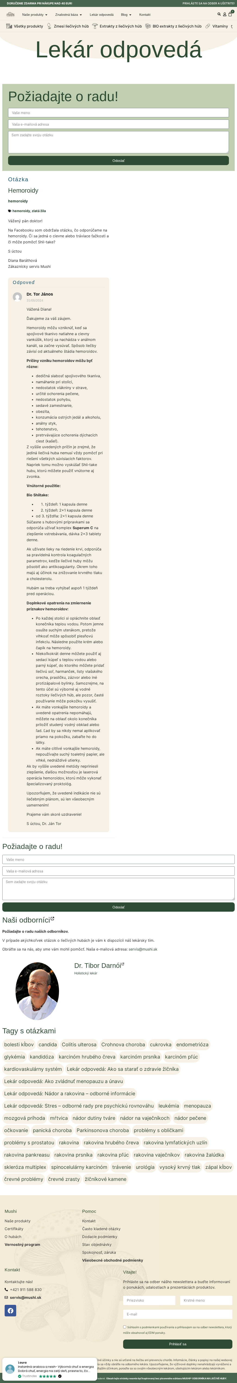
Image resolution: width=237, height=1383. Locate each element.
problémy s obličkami (158, 1130)
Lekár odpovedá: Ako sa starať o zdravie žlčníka (123, 1069)
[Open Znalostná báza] (80, 14)
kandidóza (42, 1057)
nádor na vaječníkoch (145, 1118)
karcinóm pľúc (181, 1057)
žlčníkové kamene (105, 1179)
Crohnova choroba (123, 1044)
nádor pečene (190, 1118)
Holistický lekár (85, 973)
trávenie (121, 1167)
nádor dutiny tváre (94, 1118)
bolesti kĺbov (19, 1044)
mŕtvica (59, 1118)
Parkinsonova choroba (103, 1130)
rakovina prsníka (73, 1155)
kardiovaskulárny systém (33, 1069)
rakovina (69, 1142)
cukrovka (161, 1044)
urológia (145, 1167)
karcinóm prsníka (140, 1057)
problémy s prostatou (29, 1142)
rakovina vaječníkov (157, 1155)
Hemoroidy (23, 190)
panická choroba (52, 1130)
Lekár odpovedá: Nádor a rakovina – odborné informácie (69, 1093)
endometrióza (192, 1044)
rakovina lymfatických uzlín (175, 1142)
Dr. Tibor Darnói (97, 965)
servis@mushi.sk (143, 949)
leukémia (169, 1106)
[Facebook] (10, 1310)
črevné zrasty (64, 1179)
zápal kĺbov (218, 1167)
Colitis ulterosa (79, 1044)
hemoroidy (18, 201)
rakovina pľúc (113, 1155)
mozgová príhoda (24, 1118)
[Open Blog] (130, 14)
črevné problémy (23, 1179)
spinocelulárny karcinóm (79, 1167)
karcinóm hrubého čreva (87, 1057)
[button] (219, 14)
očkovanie (16, 1130)
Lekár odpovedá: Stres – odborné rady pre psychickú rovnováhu (79, 1106)
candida (48, 1044)
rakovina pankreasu (27, 1155)
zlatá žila (39, 211)
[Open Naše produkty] (46, 14)
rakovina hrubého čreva (111, 1142)
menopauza (197, 1106)
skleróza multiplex (25, 1167)
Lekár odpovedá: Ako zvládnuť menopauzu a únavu (63, 1081)
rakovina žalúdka (204, 1155)
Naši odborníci (26, 920)
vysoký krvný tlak (179, 1167)
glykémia (14, 1057)
